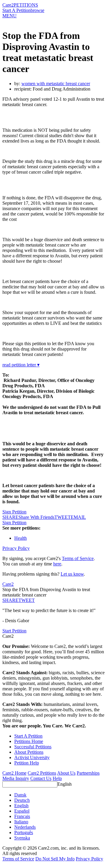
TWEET (62, 517)
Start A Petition (16, 10)
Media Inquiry (15, 778)
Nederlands (25, 827)
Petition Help (26, 762)
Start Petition (14, 630)
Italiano (21, 821)
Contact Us (40, 778)
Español (21, 810)
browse (37, 10)
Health (20, 538)
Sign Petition (14, 511)
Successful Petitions (32, 746)
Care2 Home (14, 773)
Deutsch (22, 800)
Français (22, 816)
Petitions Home (28, 741)
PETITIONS (26, 4)
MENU (9, 15)
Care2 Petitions (42, 773)
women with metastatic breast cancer (55, 83)
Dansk (20, 794)
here (57, 563)
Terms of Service (78, 558)
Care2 (8, 4)
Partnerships (88, 773)
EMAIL (78, 517)
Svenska (22, 837)
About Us (66, 773)
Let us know (72, 573)
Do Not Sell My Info (55, 858)
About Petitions (28, 752)
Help (57, 778)
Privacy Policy (16, 548)
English (64, 784)
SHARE (10, 600)
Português (23, 832)
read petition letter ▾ (21, 364)
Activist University (32, 757)
